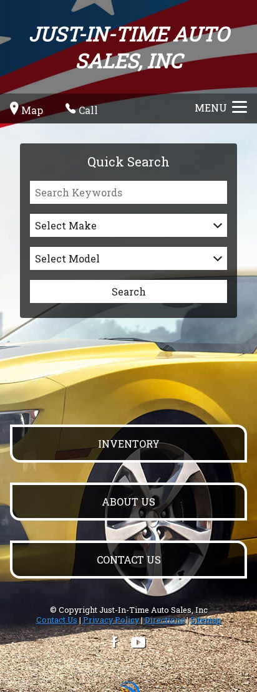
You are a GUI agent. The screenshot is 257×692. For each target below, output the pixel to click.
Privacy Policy (111, 620)
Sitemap (205, 620)
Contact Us (56, 620)
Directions (165, 620)
